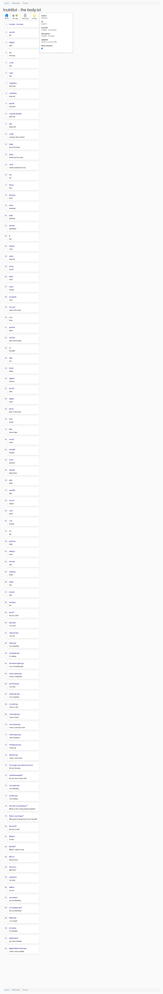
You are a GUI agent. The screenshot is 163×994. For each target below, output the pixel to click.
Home (7, 3)
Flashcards (16, 3)
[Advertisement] (57, 74)
